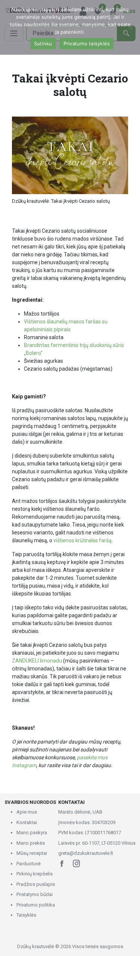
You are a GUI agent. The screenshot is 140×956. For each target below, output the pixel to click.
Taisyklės (26, 915)
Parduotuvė (28, 863)
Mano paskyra (31, 832)
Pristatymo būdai (34, 894)
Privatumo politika (35, 905)
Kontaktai (26, 822)
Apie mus (26, 812)
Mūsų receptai (31, 853)
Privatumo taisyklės (86, 43)
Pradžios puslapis (35, 884)
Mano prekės (30, 843)
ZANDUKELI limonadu (37, 661)
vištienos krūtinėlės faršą (82, 540)
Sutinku (43, 43)
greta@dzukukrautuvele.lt (85, 853)
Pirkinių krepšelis (34, 874)
